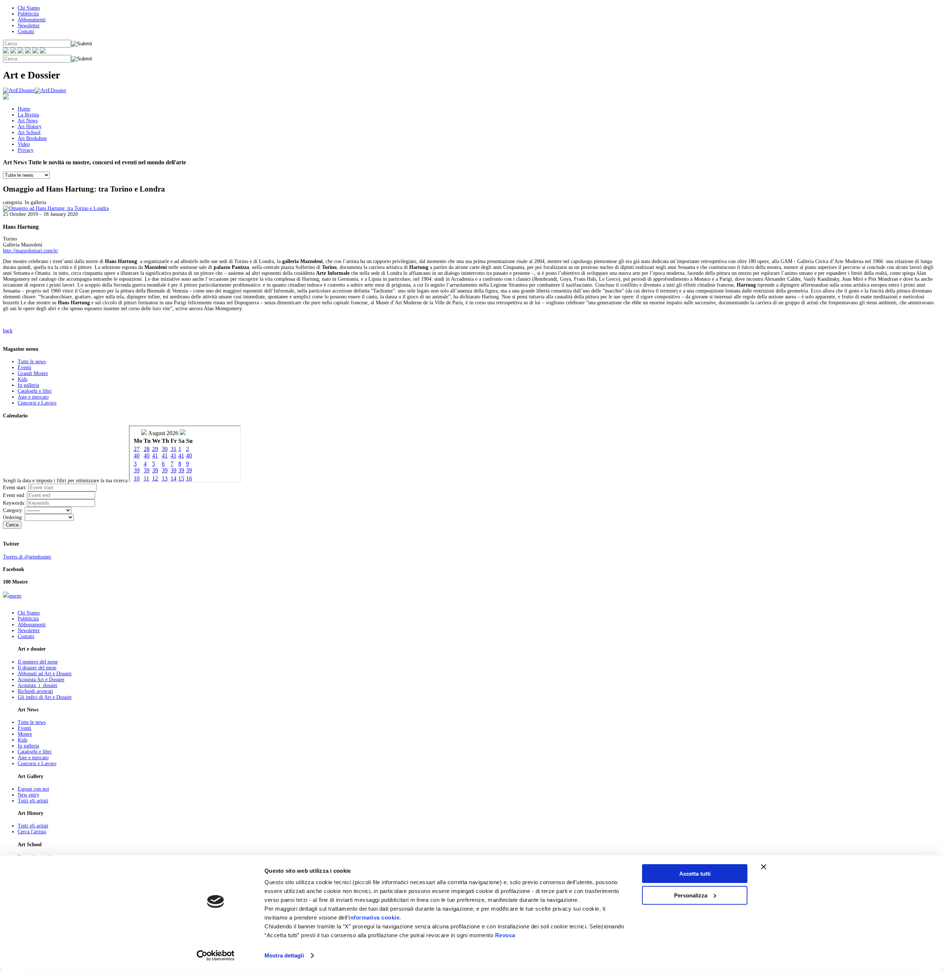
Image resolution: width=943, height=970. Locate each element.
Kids (22, 379)
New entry (28, 795)
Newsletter (29, 25)
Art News (28, 120)
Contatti (26, 31)
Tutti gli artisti (33, 800)
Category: (13, 510)
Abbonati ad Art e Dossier (45, 673)
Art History (30, 126)
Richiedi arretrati (35, 691)
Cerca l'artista (32, 831)
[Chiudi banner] (763, 866)
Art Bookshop (32, 138)
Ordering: (13, 517)
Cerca (12, 525)
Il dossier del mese (37, 667)
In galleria (28, 385)
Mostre (25, 734)
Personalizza (690, 895)
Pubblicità (28, 14)
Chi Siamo (29, 8)
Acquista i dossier (37, 685)
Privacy (26, 150)
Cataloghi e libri (35, 391)
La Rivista (28, 115)
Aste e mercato (33, 397)
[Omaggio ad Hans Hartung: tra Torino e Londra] (56, 208)
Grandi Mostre (33, 373)
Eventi (24, 367)
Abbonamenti (32, 19)
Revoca (505, 935)
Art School (29, 132)
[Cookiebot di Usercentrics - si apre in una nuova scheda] (215, 955)
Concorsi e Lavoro (37, 403)
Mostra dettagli (284, 955)
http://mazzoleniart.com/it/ (30, 250)
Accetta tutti (695, 874)
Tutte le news (32, 361)
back (8, 330)
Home (24, 109)
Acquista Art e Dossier (41, 679)
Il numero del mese (38, 662)
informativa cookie (373, 917)
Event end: (14, 495)
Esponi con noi (33, 789)
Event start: (15, 487)
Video (24, 144)
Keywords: (14, 503)
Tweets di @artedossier (27, 557)
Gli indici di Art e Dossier (45, 697)
